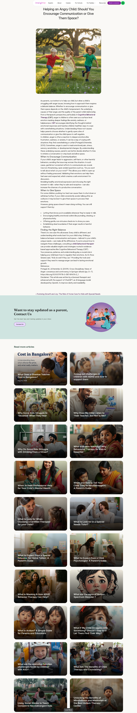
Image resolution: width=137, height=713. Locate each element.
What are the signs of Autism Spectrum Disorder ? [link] (89, 595)
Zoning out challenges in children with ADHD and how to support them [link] (91, 377)
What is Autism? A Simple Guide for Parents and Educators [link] (35, 632)
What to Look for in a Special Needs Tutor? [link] (89, 523)
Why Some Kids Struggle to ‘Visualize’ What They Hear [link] (33, 414)
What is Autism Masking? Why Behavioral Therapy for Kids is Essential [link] (90, 449)
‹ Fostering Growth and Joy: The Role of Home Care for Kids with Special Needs (68, 294)
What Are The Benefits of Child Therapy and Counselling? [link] (90, 668)
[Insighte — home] (40, 3)
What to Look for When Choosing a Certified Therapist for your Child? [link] (34, 522)
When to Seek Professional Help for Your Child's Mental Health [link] (35, 487)
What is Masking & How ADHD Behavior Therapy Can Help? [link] (34, 595)
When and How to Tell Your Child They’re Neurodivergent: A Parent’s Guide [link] (90, 485)
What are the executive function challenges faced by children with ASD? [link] (35, 667)
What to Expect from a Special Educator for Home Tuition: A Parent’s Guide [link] (34, 558)
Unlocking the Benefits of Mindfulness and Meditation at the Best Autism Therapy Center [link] (90, 701)
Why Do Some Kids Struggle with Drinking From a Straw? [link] (33, 450)
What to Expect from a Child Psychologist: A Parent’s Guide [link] (90, 559)
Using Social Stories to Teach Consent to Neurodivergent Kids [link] (35, 704)
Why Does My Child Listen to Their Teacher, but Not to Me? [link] (90, 414)
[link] (40, 368)
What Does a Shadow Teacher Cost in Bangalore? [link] (34, 375)
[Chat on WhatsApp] (123, 3)
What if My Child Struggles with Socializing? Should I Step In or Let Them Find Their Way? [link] (91, 631)
